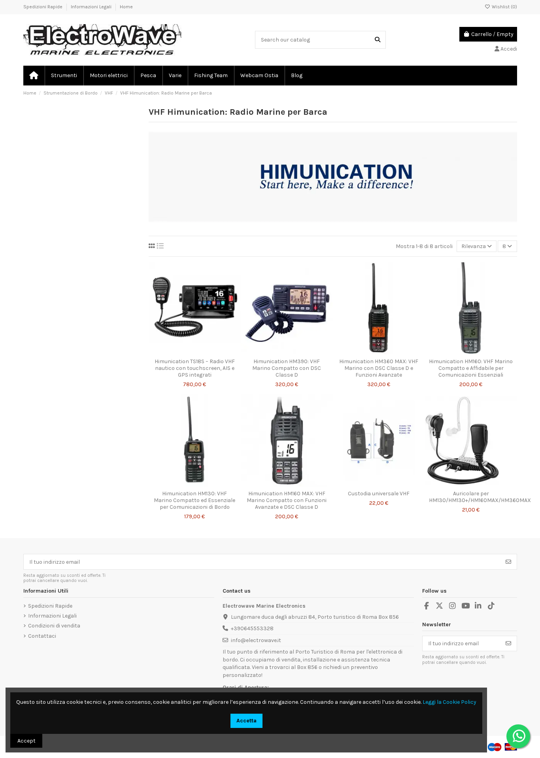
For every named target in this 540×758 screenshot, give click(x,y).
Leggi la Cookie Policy (449, 702)
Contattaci (42, 636)
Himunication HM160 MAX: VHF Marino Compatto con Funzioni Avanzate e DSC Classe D (287, 500)
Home (126, 6)
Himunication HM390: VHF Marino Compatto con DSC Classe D (286, 368)
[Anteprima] (206, 351)
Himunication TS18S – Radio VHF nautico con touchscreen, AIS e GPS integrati (195, 368)
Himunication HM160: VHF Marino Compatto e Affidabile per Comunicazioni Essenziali (471, 368)
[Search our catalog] (377, 40)
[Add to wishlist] (183, 351)
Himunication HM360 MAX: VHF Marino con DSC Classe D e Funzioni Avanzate (378, 368)
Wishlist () (504, 6)
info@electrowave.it (256, 640)
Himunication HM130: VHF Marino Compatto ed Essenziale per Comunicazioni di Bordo (194, 500)
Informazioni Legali (92, 6)
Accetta (246, 720)
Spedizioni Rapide (43, 6)
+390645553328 (252, 628)
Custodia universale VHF (379, 493)
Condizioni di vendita (54, 625)
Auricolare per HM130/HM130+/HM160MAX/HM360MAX (480, 497)
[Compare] (194, 351)
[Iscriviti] (508, 561)
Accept (26, 740)
